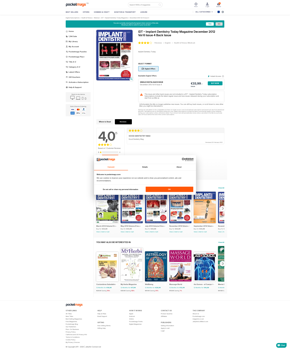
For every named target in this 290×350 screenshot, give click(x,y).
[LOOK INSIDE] (114, 80)
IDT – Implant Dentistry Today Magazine (114, 18)
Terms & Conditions (73, 337)
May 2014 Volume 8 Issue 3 (131, 226)
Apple (131, 314)
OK (169, 189)
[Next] (222, 208)
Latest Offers (74, 72)
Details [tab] (145, 167)
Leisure (143, 12)
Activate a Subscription (78, 82)
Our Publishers (71, 327)
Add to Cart (105, 232)
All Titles (69, 314)
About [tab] (178, 167)
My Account (74, 46)
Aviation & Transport (125, 12)
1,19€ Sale (73, 36)
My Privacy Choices (73, 342)
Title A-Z (72, 62)
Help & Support (75, 87)
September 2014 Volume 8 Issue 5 (204, 226)
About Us (196, 314)
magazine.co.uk (198, 319)
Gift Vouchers (74, 77)
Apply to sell (165, 328)
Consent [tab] (111, 167)
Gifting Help (101, 328)
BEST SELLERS (72, 12)
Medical (96, 18)
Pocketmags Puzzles (78, 52)
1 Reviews (158, 43)
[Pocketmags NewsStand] (77, 4)
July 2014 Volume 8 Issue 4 (155, 226)
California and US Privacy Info (76, 334)
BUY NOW (215, 83)
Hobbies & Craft (102, 12)
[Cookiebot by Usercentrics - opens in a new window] (183, 159)
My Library (73, 41)
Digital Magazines (135, 324)
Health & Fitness (86, 18)
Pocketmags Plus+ (77, 57)
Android (132, 316)
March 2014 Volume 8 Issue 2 (106, 226)
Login (163, 331)
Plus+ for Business (72, 329)
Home (71, 31)
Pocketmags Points (136, 321)
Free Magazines (71, 321)
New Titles (69, 316)
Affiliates (164, 316)
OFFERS (86, 12)
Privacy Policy (71, 332)
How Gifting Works (104, 325)
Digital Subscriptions (72, 18)
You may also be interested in (113, 242)
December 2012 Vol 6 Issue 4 (139, 18)
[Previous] (98, 208)
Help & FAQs (101, 314)
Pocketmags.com (199, 316)
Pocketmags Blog (72, 324)
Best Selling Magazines (74, 319)
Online (131, 319)
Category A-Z (74, 67)
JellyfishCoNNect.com (200, 321)
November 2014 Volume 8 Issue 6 (179, 226)
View (98, 232)
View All (221, 188)
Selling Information (167, 325)
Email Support (102, 316)
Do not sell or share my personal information (120, 189)
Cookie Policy (70, 340)
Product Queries (166, 314)
